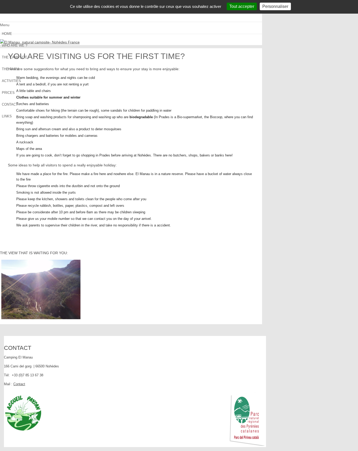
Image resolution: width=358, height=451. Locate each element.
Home (7, 34)
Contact (19, 384)
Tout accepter (241, 6)
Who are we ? (14, 45)
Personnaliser (275, 6)
